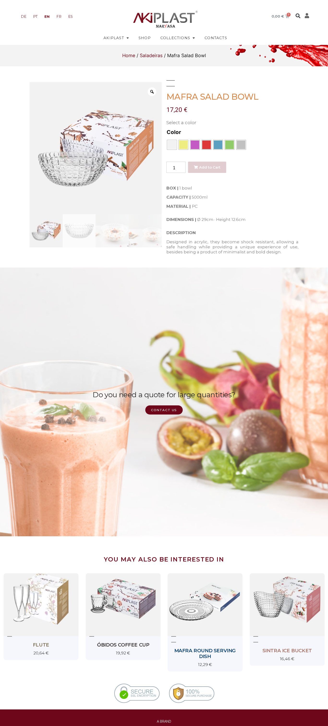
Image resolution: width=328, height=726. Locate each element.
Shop (145, 38)
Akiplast (113, 38)
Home (128, 55)
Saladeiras (151, 55)
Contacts (216, 38)
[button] (298, 16)
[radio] (172, 145)
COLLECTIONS (175, 38)
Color (174, 132)
